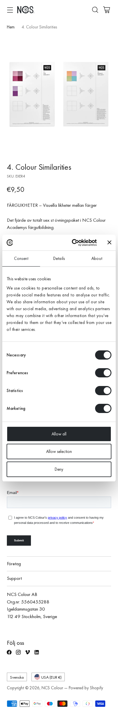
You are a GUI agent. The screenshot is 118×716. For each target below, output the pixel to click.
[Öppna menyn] (10, 10)
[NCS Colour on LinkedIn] (37, 655)
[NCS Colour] (25, 9)
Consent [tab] (21, 258)
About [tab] (96, 258)
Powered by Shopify (86, 688)
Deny (59, 469)
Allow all (59, 434)
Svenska (17, 677)
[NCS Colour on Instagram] (18, 655)
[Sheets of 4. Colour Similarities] (59, 94)
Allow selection (59, 451)
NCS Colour (52, 688)
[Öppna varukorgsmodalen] (106, 10)
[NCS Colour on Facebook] (9, 655)
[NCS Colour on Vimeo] (28, 655)
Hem (11, 27)
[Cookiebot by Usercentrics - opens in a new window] (73, 242)
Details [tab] (59, 258)
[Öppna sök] (95, 10)
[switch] (103, 372)
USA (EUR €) (51, 677)
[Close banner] (109, 242)
